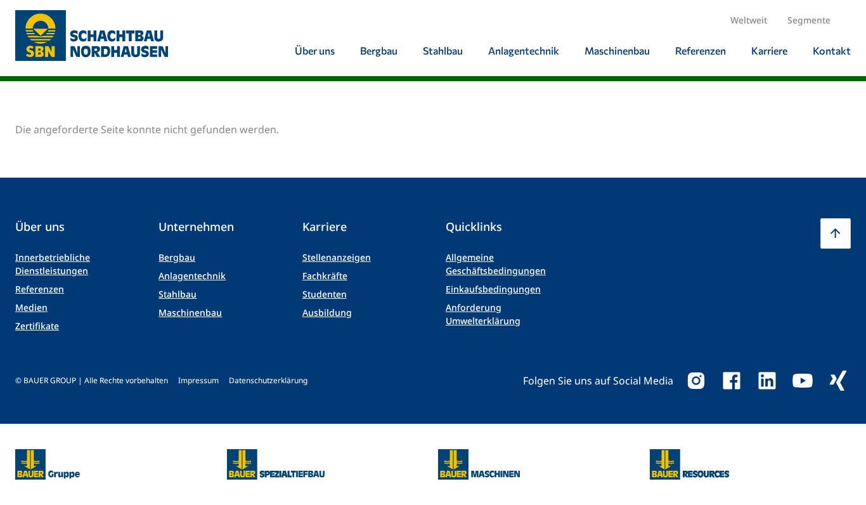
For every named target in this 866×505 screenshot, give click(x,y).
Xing (838, 380)
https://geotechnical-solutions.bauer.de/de (276, 464)
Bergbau (176, 257)
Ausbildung (327, 312)
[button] (835, 233)
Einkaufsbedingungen (493, 289)
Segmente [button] (808, 20)
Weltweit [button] (748, 20)
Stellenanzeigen (336, 257)
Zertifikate (37, 326)
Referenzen (39, 289)
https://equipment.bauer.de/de (479, 457)
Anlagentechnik (192, 276)
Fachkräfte (324, 276)
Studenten (324, 294)
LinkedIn (767, 380)
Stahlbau (177, 294)
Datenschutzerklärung (268, 380)
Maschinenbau (190, 312)
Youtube (802, 380)
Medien (31, 307)
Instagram (696, 380)
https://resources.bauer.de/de (690, 457)
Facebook (731, 380)
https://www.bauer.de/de (47, 457)
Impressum (198, 380)
